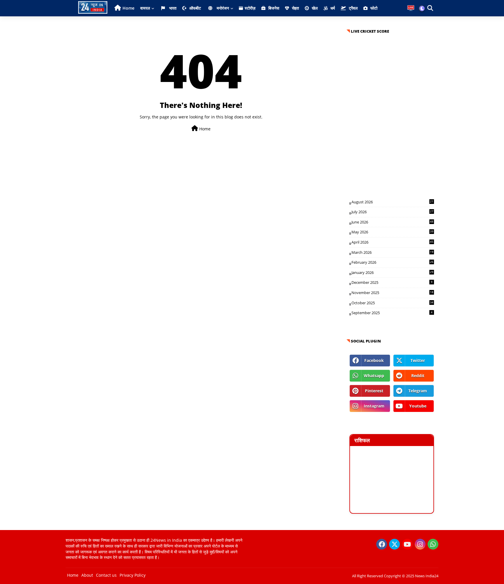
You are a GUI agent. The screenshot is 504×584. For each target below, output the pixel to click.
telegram (417, 391)
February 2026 (392, 262)
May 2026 (392, 232)
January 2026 (392, 272)
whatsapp (374, 375)
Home (128, 8)
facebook (374, 360)
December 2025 (392, 282)
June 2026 (392, 222)
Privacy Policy (133, 575)
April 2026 (392, 242)
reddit (417, 375)
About (87, 575)
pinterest (374, 391)
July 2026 (392, 211)
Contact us (106, 575)
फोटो (373, 8)
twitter (417, 360)
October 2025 (392, 302)
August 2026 (392, 201)
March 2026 (392, 252)
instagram (374, 406)
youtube (417, 406)
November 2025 (392, 292)
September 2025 (392, 312)
